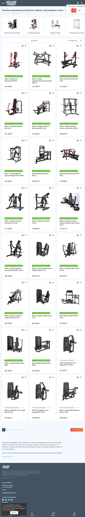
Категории (71, 40)
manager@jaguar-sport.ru (9, 493)
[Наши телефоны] (82, 3)
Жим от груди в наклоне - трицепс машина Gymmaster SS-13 (70, 223)
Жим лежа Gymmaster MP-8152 (69, 80)
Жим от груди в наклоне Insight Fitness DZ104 (13, 317)
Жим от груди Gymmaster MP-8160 (13, 127)
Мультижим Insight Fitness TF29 (69, 317)
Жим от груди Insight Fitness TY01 (42, 317)
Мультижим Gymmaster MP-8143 (69, 174)
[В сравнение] (22, 46)
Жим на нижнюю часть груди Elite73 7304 (15, 411)
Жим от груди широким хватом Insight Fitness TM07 (14, 174)
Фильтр (33, 40)
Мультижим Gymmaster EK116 (40, 174)
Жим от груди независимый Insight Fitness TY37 (42, 269)
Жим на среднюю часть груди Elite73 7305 (40, 411)
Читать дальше (6, 456)
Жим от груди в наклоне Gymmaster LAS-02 (13, 222)
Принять (14, 512)
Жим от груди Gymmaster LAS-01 (41, 222)
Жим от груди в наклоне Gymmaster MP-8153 (40, 127)
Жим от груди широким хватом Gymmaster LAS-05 (14, 269)
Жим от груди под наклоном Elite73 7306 (69, 411)
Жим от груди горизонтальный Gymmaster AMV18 (42, 81)
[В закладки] (25, 46)
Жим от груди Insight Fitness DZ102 (69, 269)
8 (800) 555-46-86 (7, 485)
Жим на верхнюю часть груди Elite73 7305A (68, 364)
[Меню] (3, 3)
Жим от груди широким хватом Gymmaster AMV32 (69, 127)
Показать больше (77, 429)
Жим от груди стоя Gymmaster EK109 (11, 80)
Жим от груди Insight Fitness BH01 (14, 364)
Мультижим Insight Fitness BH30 (41, 364)
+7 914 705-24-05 (7, 487)
